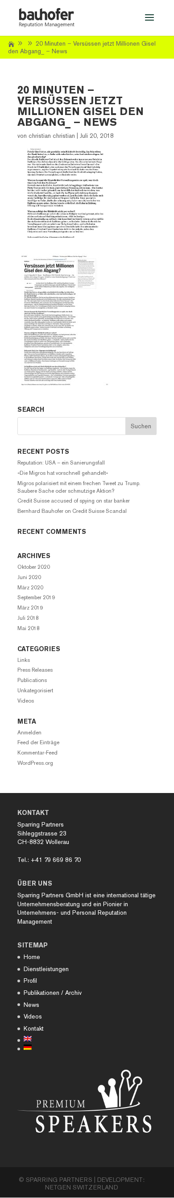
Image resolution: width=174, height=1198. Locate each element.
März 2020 (30, 587)
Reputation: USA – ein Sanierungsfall (61, 462)
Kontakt (34, 1028)
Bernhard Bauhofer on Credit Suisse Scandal (72, 511)
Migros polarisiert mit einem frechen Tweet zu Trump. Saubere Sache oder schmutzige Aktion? (79, 487)
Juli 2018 (28, 618)
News (31, 1005)
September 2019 (36, 597)
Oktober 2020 (33, 567)
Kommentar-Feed (37, 752)
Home (32, 957)
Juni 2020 (29, 577)
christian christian (52, 136)
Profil (30, 980)
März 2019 (30, 607)
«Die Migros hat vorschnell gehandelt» (62, 473)
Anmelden (29, 732)
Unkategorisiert (35, 690)
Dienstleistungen (46, 969)
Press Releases (35, 670)
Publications (32, 680)
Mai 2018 (28, 628)
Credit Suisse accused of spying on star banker (73, 500)
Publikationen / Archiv (53, 993)
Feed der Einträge (38, 742)
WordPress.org (35, 763)
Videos (25, 700)
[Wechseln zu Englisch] (53, 1038)
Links (23, 660)
